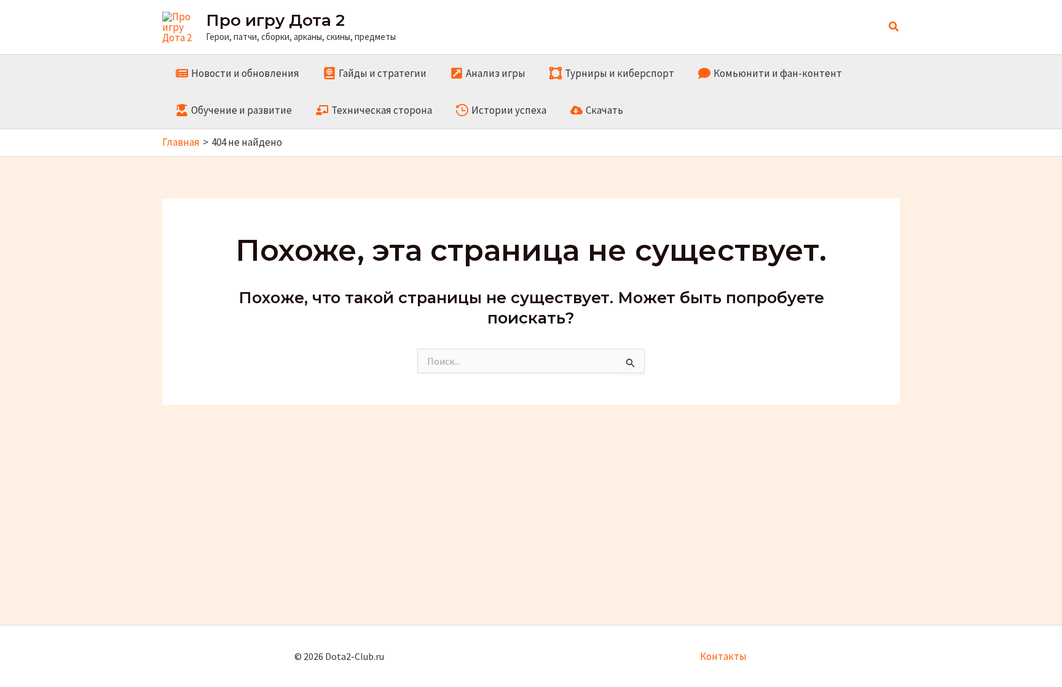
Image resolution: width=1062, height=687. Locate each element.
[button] (894, 27)
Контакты (723, 656)
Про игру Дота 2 (275, 20)
